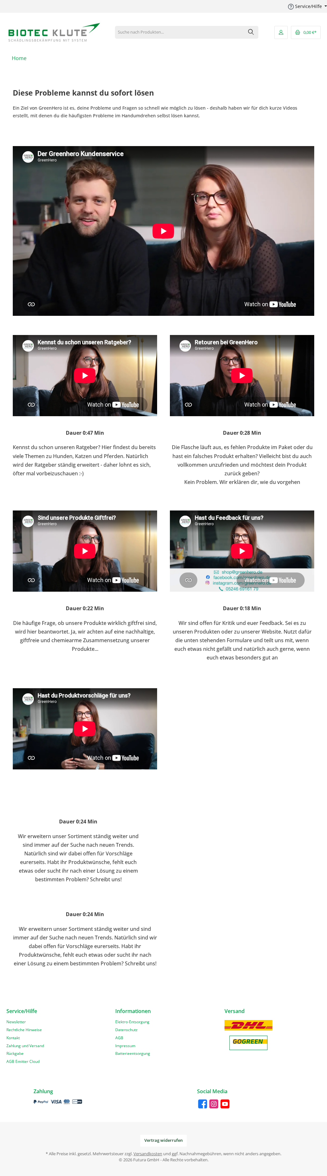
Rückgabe (15, 1053)
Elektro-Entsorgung (132, 1021)
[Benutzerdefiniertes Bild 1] (248, 1025)
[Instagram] (213, 1104)
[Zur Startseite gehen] (54, 32)
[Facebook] (202, 1104)
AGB (119, 1037)
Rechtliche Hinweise (24, 1029)
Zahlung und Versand (25, 1045)
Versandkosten (147, 1154)
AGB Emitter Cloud (23, 1061)
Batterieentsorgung (132, 1053)
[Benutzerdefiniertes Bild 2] (248, 1043)
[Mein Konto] (281, 32)
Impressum (125, 1045)
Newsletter (16, 1021)
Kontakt (13, 1037)
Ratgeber (87, 447)
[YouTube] (225, 1104)
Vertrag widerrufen (163, 1140)
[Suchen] (251, 32)
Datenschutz (126, 1029)
